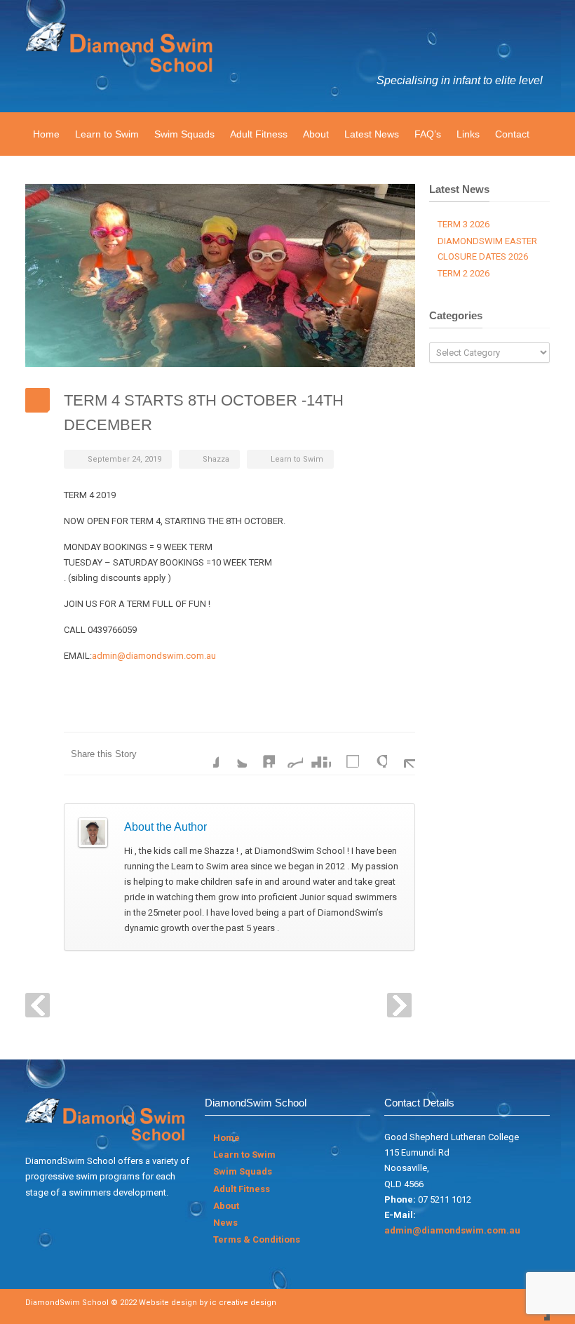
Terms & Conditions (256, 1239)
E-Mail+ (401, 754)
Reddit (289, 754)
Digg (317, 754)
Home (46, 134)
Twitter (233, 754)
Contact (512, 134)
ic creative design (243, 1302)
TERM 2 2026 (463, 273)
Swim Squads (184, 134)
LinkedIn (261, 754)
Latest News (371, 134)
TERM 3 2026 (463, 224)
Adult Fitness (259, 134)
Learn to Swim (107, 134)
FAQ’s (427, 134)
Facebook (205, 754)
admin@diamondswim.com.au (154, 655)
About (316, 134)
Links (468, 134)
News (225, 1222)
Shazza (216, 459)
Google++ (373, 754)
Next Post (399, 1005)
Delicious (345, 754)
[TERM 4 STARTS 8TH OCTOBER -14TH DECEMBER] (220, 275)
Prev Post (37, 1005)
